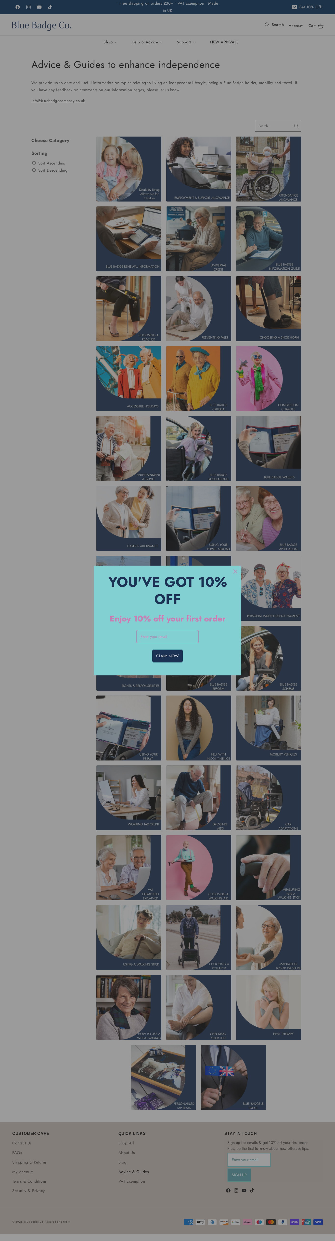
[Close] (235, 571)
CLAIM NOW (167, 656)
